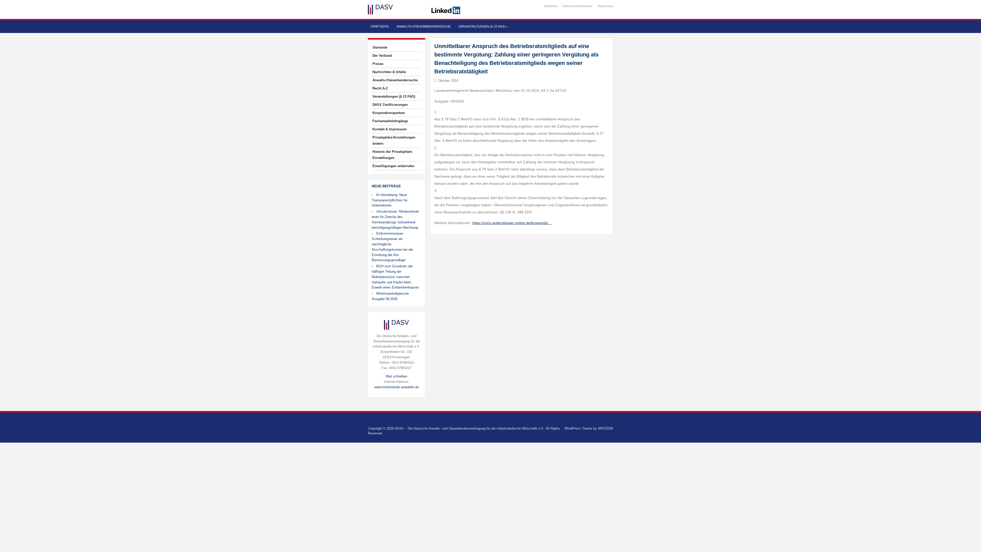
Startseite (550, 6)
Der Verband (382, 55)
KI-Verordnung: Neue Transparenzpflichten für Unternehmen (389, 200)
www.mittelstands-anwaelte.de (396, 387)
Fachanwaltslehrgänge (390, 121)
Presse (377, 64)
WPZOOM (605, 428)
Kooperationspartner (388, 113)
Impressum (605, 6)
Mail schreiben (396, 376)
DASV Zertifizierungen (390, 105)
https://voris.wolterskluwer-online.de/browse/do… (512, 223)
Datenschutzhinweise (577, 6)
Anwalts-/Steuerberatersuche (423, 26)
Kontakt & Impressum (389, 129)
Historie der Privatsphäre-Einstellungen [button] (392, 155)
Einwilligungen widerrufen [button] (393, 166)
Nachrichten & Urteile (389, 72)
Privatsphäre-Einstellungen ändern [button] (393, 140)
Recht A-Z (380, 88)
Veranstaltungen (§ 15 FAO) (482, 26)
